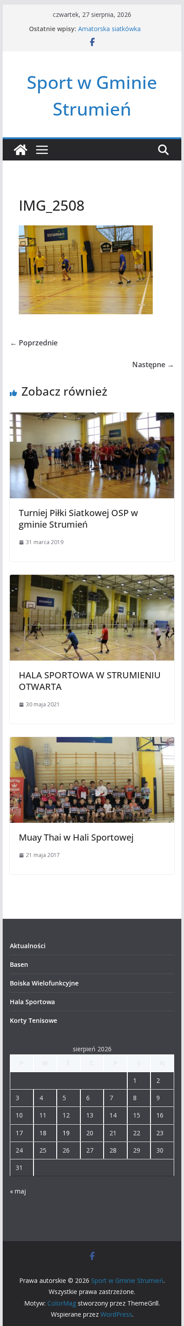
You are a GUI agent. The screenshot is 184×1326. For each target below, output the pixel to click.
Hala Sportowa (32, 1002)
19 (66, 1133)
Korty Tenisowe (33, 1020)
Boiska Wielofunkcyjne (44, 983)
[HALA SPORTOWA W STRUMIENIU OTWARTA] (92, 581)
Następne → (153, 364)
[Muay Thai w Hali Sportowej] (92, 743)
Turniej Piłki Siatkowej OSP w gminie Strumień (78, 518)
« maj (18, 1191)
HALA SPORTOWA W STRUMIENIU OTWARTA (90, 681)
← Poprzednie (34, 343)
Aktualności (28, 945)
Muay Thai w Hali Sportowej (76, 837)
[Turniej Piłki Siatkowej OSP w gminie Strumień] (92, 419)
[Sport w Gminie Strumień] (20, 149)
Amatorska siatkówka (109, 28)
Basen (19, 964)
